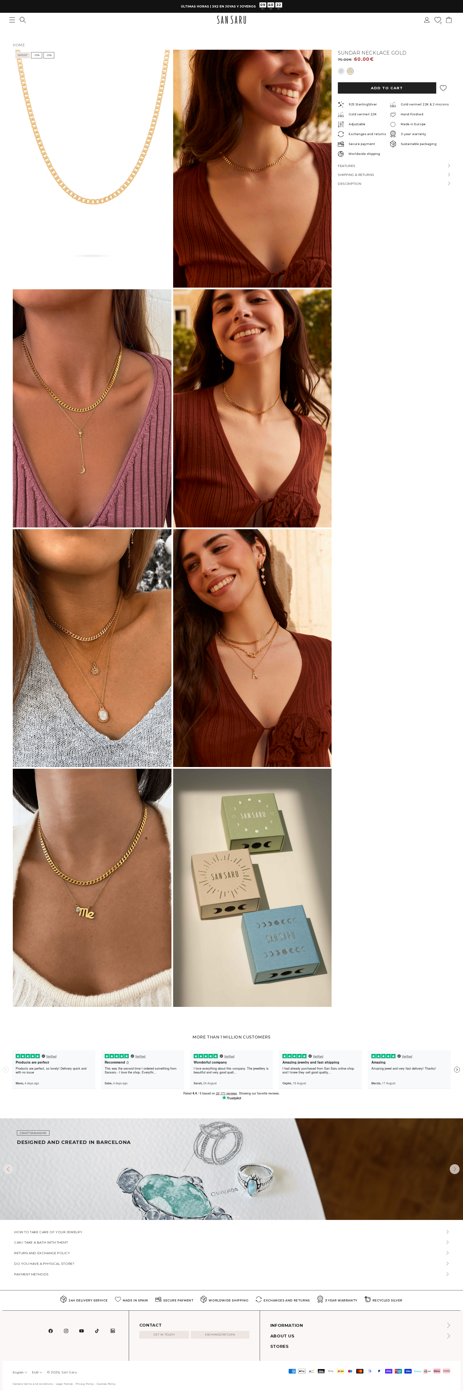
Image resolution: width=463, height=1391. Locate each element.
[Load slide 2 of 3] (234, 1217)
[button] (23, 20)
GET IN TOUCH (164, 1334)
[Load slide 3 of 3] (238, 1217)
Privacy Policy (85, 1383)
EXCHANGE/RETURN (220, 1334)
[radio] (341, 71)
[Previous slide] (8, 1169)
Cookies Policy (106, 1383)
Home (19, 45)
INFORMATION (286, 1325)
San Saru (69, 1372)
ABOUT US (282, 1336)
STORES (279, 1346)
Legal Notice (64, 1383)
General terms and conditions (33, 1383)
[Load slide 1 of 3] (230, 1217)
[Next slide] (454, 1169)
